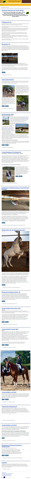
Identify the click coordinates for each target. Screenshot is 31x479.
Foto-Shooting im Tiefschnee (6, 474)
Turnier (17, 176)
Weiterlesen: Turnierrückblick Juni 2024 (9, 440)
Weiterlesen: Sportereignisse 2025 (8, 147)
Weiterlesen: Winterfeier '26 (7, 74)
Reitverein (3, 72)
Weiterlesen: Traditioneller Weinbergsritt (9, 420)
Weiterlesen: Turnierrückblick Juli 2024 (9, 401)
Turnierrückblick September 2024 (11, 308)
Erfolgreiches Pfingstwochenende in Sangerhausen (12, 446)
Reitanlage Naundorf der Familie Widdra (13, 10)
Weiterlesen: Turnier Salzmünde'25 (8, 108)
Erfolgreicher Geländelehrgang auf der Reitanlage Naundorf (15, 188)
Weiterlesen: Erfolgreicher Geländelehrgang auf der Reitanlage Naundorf (14, 225)
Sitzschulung (4, 472)
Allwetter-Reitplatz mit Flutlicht (6, 475)
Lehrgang (3, 222)
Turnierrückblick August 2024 (10, 329)
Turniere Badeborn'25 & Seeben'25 (11, 152)
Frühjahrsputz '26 (6, 22)
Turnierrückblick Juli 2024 (9, 392)
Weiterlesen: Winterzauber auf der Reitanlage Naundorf (11, 287)
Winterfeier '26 (6, 44)
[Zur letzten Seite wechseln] (10, 477)
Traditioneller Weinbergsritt (9, 406)
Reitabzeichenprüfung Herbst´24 (11, 292)
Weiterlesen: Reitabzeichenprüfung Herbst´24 (10, 303)
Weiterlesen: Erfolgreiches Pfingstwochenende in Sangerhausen (12, 457)
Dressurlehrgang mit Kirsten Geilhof (7, 473)
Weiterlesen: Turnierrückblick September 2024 (10, 324)
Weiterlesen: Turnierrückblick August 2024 (9, 347)
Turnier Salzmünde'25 (8, 79)
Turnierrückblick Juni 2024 (9, 425)
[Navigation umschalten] (1, 5)
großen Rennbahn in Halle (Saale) (7, 128)
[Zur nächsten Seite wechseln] (8, 477)
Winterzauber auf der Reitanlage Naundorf (13, 230)
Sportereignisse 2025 (8, 114)
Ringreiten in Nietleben (24, 117)
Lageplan (4, 462)
